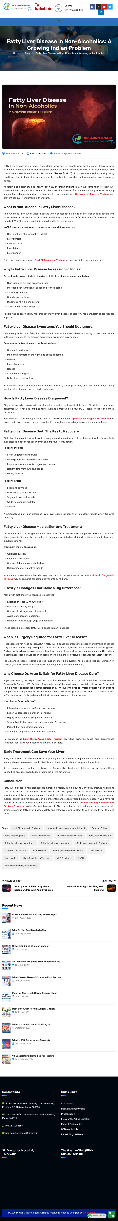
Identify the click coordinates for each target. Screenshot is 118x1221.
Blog (27, 53)
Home (16, 53)
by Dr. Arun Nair (38, 153)
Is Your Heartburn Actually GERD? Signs (34, 914)
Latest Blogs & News (72, 1134)
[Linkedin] (101, 12)
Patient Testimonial (71, 1124)
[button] (59, 21)
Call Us (68, 5)
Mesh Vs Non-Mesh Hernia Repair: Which (34, 993)
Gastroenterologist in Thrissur (91, 843)
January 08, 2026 (14, 153)
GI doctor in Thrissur (15, 850)
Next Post (108, 881)
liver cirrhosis (39, 850)
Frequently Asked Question (75, 1119)
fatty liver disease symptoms (19, 843)
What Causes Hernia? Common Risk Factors (36, 977)
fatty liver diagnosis (15, 835)
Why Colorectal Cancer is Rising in (31, 1024)
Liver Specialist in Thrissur (36, 858)
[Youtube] (104, 7)
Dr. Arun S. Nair (99, 828)
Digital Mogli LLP (92, 1212)
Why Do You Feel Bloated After (29, 930)
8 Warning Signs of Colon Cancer (30, 946)
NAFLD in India (64, 858)
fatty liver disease (41, 835)
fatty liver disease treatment (55, 843)
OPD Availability (69, 1129)
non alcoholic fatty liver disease (21, 865)
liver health (10, 858)
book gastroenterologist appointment (66, 828)
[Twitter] (110, 7)
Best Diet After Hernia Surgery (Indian (33, 1008)
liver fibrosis (96, 850)
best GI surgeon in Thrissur (67, 153)
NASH (81, 858)
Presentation (68, 1114)
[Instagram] (98, 7)
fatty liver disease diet (100, 835)
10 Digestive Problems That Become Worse (36, 961)
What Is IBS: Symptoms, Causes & (31, 1040)
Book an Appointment (73, 1108)
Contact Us (67, 1103)
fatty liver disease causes (69, 835)
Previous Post (13, 881)
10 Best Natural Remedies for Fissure (33, 1055)
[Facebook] (92, 7)
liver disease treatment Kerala (68, 850)
